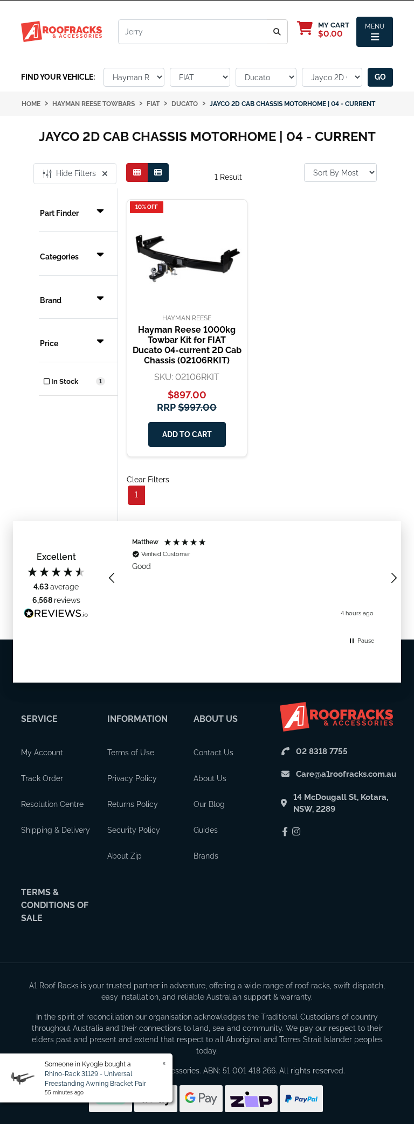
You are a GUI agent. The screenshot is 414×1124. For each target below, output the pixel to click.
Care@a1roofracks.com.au (346, 774)
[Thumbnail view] (137, 172)
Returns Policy (132, 804)
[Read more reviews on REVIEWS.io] (56, 614)
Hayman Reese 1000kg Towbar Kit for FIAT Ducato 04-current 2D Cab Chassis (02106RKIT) (187, 345)
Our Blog (209, 804)
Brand (50, 300)
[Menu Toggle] (374, 32)
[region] (252, 578)
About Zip (124, 856)
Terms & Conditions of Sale (54, 905)
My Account (42, 752)
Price (49, 343)
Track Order (42, 778)
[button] (112, 578)
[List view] (158, 172)
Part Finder (59, 213)
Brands (206, 856)
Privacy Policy (132, 778)
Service (39, 719)
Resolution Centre (52, 804)
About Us (216, 719)
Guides (206, 830)
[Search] (277, 31)
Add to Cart (187, 434)
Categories (59, 256)
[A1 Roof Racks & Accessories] (61, 31)
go (380, 77)
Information (137, 719)
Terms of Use (130, 752)
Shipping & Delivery (55, 830)
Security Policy (133, 830)
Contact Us (213, 752)
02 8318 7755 (322, 751)
